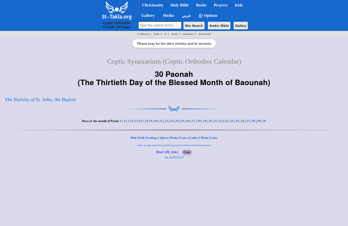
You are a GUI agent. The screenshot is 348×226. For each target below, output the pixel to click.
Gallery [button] (146, 15)
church (174, 34)
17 (193, 121)
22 (221, 121)
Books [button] (201, 5)
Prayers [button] (221, 5)
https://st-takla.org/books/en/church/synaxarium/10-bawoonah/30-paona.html (174, 145)
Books (174, 137)
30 (264, 121)
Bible (133, 137)
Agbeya (164, 137)
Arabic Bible (219, 25)
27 (248, 121)
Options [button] (210, 15)
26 (242, 121)
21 (215, 121)
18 (199, 121)
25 (237, 121)
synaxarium (188, 34)
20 (210, 121)
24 (231, 121)
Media (204, 137)
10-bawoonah (204, 34)
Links (214, 137)
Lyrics (184, 137)
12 (166, 121)
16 (188, 121)
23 (226, 121)
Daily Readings (148, 137)
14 (177, 121)
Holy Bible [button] (179, 5)
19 (204, 121)
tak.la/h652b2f (174, 157)
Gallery (240, 25)
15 (182, 121)
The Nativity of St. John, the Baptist (40, 99)
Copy (187, 152)
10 (155, 121)
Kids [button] (239, 5)
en (165, 34)
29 (259, 121)
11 (161, 121)
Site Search (194, 25)
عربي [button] (186, 15)
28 (253, 121)
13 (172, 121)
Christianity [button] (152, 5)
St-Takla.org (143, 34)
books (156, 34)
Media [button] (168, 15)
